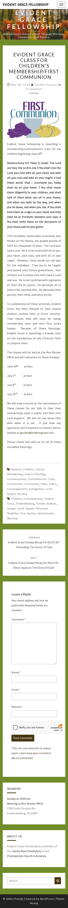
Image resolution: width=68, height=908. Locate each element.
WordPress (47, 898)
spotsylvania (45, 513)
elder (44, 484)
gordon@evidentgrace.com (37, 432)
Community (31, 484)
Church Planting (34, 474)
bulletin (16, 469)
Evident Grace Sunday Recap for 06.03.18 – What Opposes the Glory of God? (34, 562)
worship (12, 518)
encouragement (17, 489)
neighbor (13, 513)
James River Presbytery (26, 851)
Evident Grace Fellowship (26, 4)
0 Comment (34, 88)
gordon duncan (46, 503)
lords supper (26, 508)
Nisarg (34, 903)
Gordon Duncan (45, 84)
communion (14, 484)
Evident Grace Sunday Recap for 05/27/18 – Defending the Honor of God (34, 542)
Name (16, 672)
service (31, 513)
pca (22, 513)
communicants (16, 479)
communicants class (41, 479)
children (16, 498)
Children (28, 469)
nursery (22, 494)
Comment (18, 619)
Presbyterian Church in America (26, 856)
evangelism (36, 489)
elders (53, 484)
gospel (11, 508)
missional (42, 508)
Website (16, 707)
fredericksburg (25, 503)
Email (15, 689)
